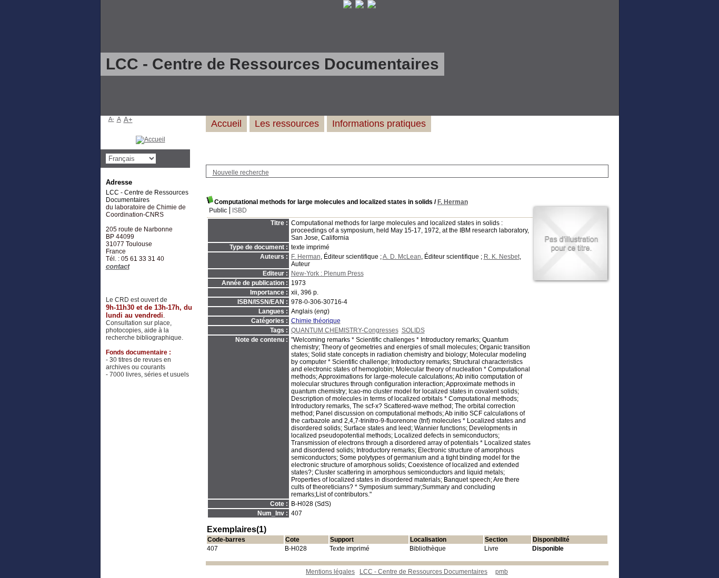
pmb (501, 571)
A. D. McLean (402, 256)
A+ (128, 120)
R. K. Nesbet (502, 256)
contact (117, 266)
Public (218, 210)
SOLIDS (413, 330)
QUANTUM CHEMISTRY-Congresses (344, 330)
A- (111, 119)
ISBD (239, 210)
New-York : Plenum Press (327, 273)
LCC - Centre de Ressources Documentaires (423, 571)
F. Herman (452, 202)
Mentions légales (330, 571)
